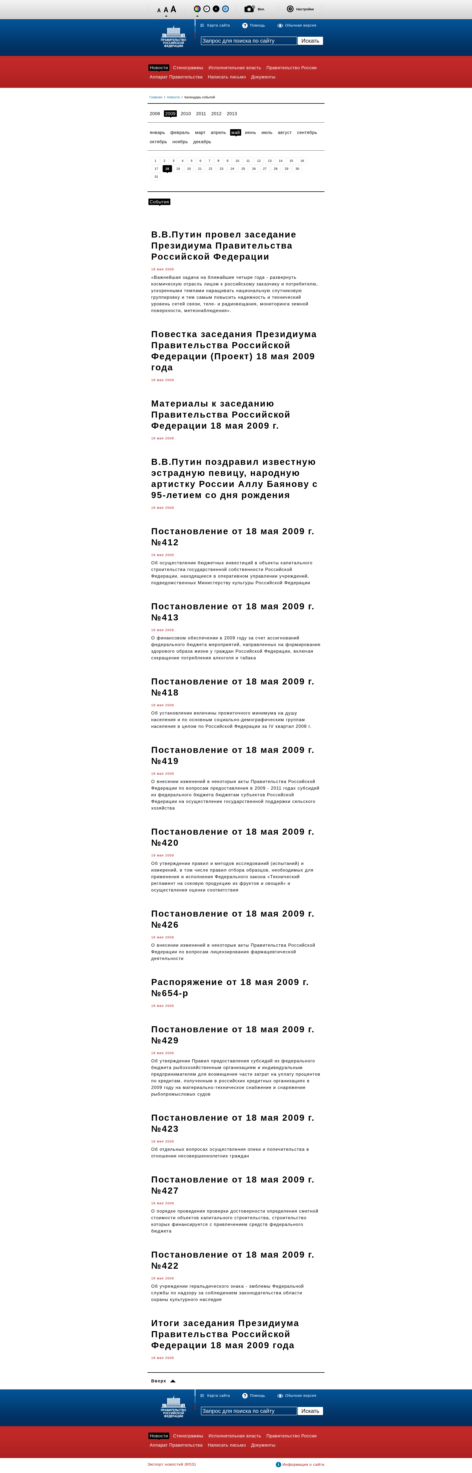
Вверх (158, 1381)
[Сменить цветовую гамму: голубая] (225, 8)
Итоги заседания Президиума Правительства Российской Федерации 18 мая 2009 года (225, 1334)
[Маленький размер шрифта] (159, 9)
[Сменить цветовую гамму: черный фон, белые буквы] (216, 8)
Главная (155, 97)
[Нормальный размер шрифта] (166, 9)
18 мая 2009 (162, 269)
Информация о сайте (303, 1464)
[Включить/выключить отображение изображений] (249, 8)
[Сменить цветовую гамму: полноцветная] (197, 8)
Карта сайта (218, 25)
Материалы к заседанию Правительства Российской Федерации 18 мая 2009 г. (221, 415)
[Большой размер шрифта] (173, 9)
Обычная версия (300, 25)
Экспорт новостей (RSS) (172, 1464)
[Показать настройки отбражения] (290, 8)
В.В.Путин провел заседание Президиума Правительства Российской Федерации (224, 245)
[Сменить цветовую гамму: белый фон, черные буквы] (206, 8)
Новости (173, 97)
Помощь (257, 25)
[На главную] (171, 37)
